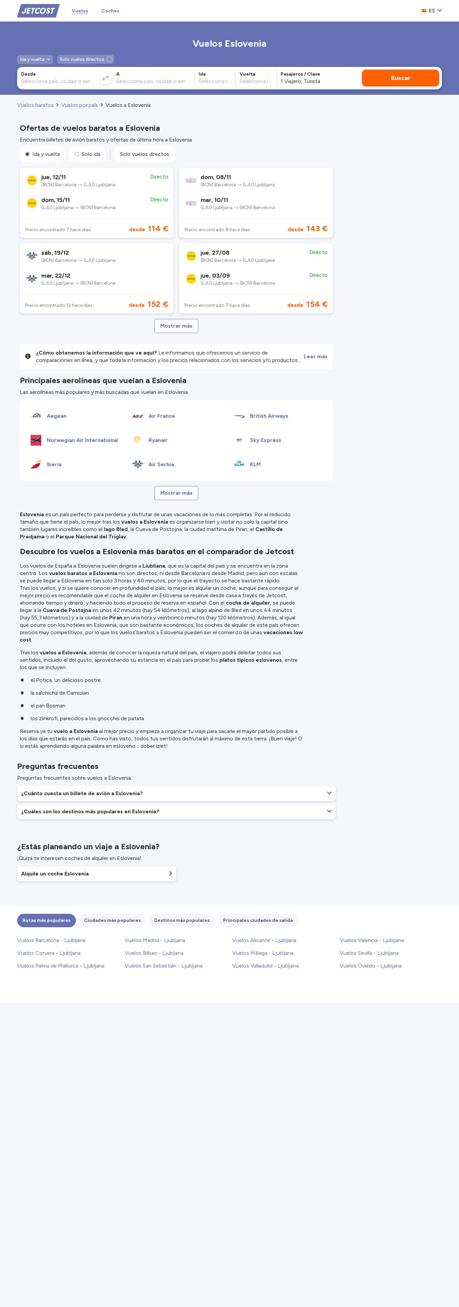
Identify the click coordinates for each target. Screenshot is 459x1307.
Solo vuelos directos (144, 154)
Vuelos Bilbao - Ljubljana (154, 953)
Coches (110, 11)
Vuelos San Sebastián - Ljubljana (164, 966)
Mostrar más (176, 326)
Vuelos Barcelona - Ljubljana (51, 940)
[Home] (38, 10)
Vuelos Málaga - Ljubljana (262, 953)
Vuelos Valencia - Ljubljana (372, 940)
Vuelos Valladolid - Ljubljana (265, 966)
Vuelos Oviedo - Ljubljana (371, 966)
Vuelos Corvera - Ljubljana (49, 953)
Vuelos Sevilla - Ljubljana (369, 953)
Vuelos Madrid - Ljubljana (155, 940)
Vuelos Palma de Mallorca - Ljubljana (61, 966)
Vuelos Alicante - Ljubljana (264, 940)
